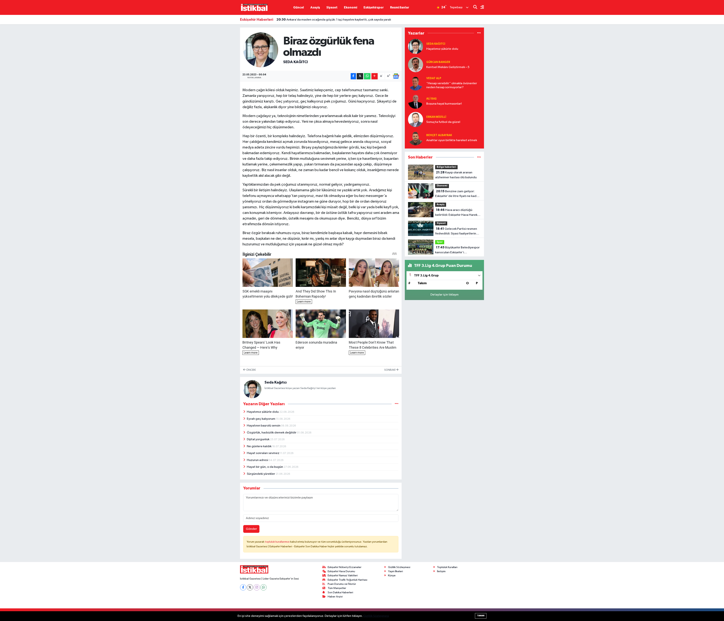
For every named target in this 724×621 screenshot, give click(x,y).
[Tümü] (479, 33)
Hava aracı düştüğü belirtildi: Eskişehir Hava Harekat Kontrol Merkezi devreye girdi (457, 212)
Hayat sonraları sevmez (263, 453)
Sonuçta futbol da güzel (443, 122)
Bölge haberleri (446, 167)
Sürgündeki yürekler (261, 474)
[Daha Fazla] (374, 76)
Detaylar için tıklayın (444, 294)
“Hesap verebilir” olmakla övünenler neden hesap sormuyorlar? (451, 85)
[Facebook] (243, 587)
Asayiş (315, 7)
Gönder (251, 529)
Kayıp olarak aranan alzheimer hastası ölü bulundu (456, 175)
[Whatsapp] (263, 587)
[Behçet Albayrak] (415, 137)
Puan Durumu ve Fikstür (342, 584)
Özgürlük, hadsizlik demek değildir (272, 432)
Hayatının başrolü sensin (264, 425)
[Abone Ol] (396, 76)
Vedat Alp (433, 78)
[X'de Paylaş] (360, 76)
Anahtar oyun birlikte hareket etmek (451, 140)
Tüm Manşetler (337, 588)
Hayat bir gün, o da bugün (265, 467)
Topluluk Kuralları (447, 567)
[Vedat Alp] (415, 82)
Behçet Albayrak (439, 135)
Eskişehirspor (374, 7)
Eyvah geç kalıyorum (261, 418)
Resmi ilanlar (399, 7)
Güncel (298, 7)
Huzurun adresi (258, 460)
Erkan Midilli (436, 117)
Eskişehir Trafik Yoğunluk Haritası (347, 579)
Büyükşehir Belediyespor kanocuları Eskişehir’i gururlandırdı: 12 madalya (457, 250)
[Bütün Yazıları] (396, 403)
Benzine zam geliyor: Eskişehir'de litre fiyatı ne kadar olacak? (457, 194)
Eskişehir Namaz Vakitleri (343, 575)
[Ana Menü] (480, 7)
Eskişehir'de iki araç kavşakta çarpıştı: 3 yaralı (312, 20)
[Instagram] (257, 587)
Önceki (251, 369)
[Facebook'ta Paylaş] (353, 76)
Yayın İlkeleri (395, 571)
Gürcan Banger (438, 62)
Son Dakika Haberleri (340, 592)
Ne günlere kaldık (259, 446)
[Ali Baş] (415, 101)
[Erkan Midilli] (415, 119)
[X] (250, 587)
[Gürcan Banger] (415, 64)
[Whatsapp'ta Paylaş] (367, 76)
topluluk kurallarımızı (277, 541)
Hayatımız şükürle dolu (263, 411)
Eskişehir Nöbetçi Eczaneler (344, 567)
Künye (392, 575)
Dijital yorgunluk (258, 439)
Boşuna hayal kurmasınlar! (444, 103)
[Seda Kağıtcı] (260, 49)
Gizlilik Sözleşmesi (399, 567)
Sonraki (390, 369)
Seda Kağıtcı (295, 62)
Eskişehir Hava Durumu (341, 571)
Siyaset (331, 7)
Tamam (480, 616)
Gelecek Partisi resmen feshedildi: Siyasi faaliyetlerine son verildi (456, 231)
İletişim (441, 571)
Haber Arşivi (335, 596)
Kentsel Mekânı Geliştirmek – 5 (447, 67)
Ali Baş (431, 98)
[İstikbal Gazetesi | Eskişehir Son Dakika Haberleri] (254, 7)
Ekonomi (350, 7)
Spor (440, 242)
